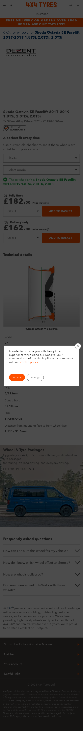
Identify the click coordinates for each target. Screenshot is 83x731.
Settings (35, 377)
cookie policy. (29, 362)
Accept (17, 377)
